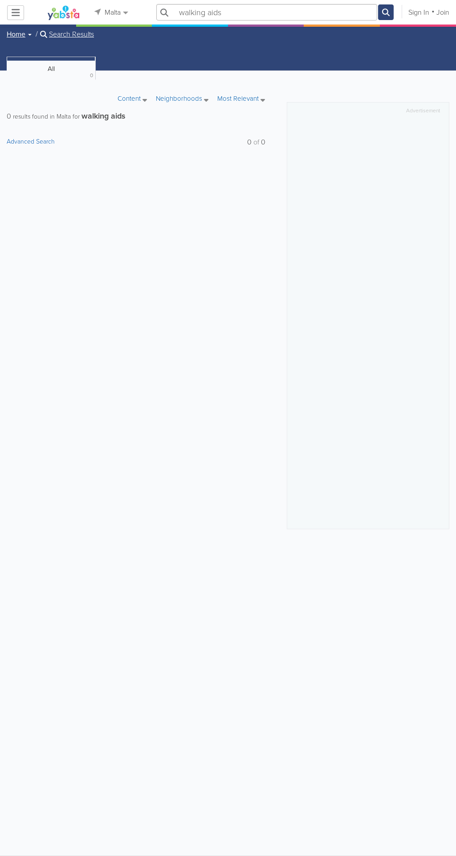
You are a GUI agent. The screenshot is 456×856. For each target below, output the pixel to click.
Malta (112, 12)
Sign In (418, 12)
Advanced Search (31, 141)
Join (442, 12)
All (71, 71)
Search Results (71, 34)
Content (130, 99)
